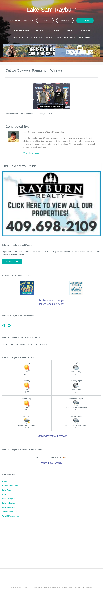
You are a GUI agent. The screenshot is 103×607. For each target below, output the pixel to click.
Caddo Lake (7, 481)
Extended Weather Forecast (51, 436)
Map (21, 37)
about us (46, 587)
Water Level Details (51, 462)
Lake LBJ (6, 494)
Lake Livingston (9, 499)
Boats (58, 37)
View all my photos (31, 153)
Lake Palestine (8, 503)
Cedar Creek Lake (10, 486)
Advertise (85, 20)
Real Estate (20, 30)
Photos (38, 37)
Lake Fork (6, 490)
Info (14, 37)
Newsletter (12, 262)
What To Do (85, 37)
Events (48, 37)
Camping (85, 30)
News (29, 37)
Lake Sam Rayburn (52, 9)
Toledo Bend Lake (10, 512)
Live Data (28, 20)
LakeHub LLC (28, 587)
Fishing (69, 30)
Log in (45, 20)
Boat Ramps (15, 20)
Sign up (65, 20)
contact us (55, 587)
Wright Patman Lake (11, 516)
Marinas (53, 30)
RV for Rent (70, 37)
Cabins (38, 30)
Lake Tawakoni (8, 507)
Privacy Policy (88, 587)
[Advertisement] (51, 545)
